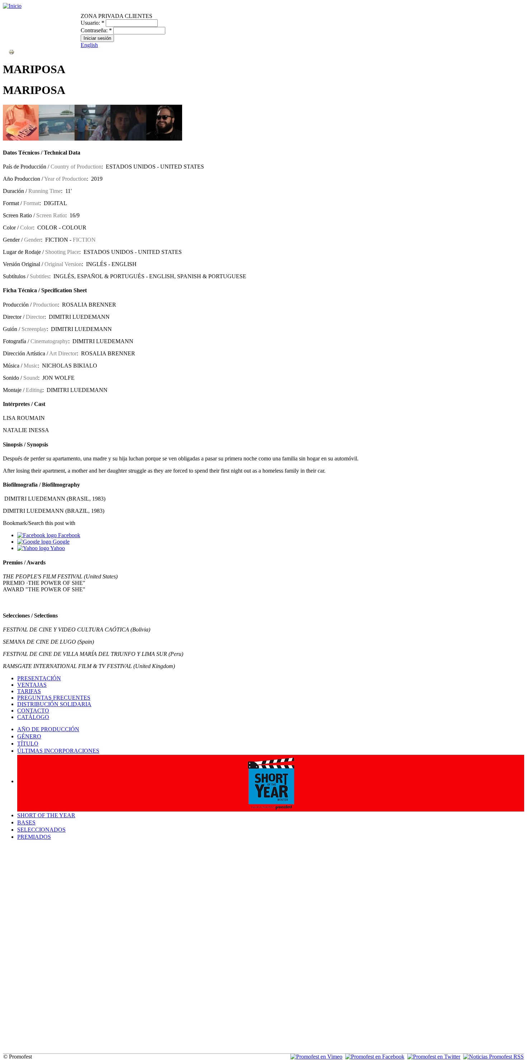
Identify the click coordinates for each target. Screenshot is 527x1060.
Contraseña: (96, 30)
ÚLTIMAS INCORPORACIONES (58, 751)
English (89, 45)
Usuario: (92, 23)
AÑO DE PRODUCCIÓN (48, 729)
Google (60, 542)
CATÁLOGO (33, 717)
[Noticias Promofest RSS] (493, 1057)
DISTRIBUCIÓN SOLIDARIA (54, 704)
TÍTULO (27, 743)
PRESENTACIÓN (39, 678)
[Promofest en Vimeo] (316, 1057)
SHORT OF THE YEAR (46, 815)
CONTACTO (33, 711)
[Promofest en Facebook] (374, 1057)
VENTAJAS (32, 685)
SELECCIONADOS (41, 830)
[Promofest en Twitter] (433, 1057)
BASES (26, 822)
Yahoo (57, 548)
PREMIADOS (34, 837)
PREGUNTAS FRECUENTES (53, 698)
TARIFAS (29, 691)
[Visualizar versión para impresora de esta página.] (11, 51)
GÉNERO (29, 736)
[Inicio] (12, 6)
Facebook (68, 535)
